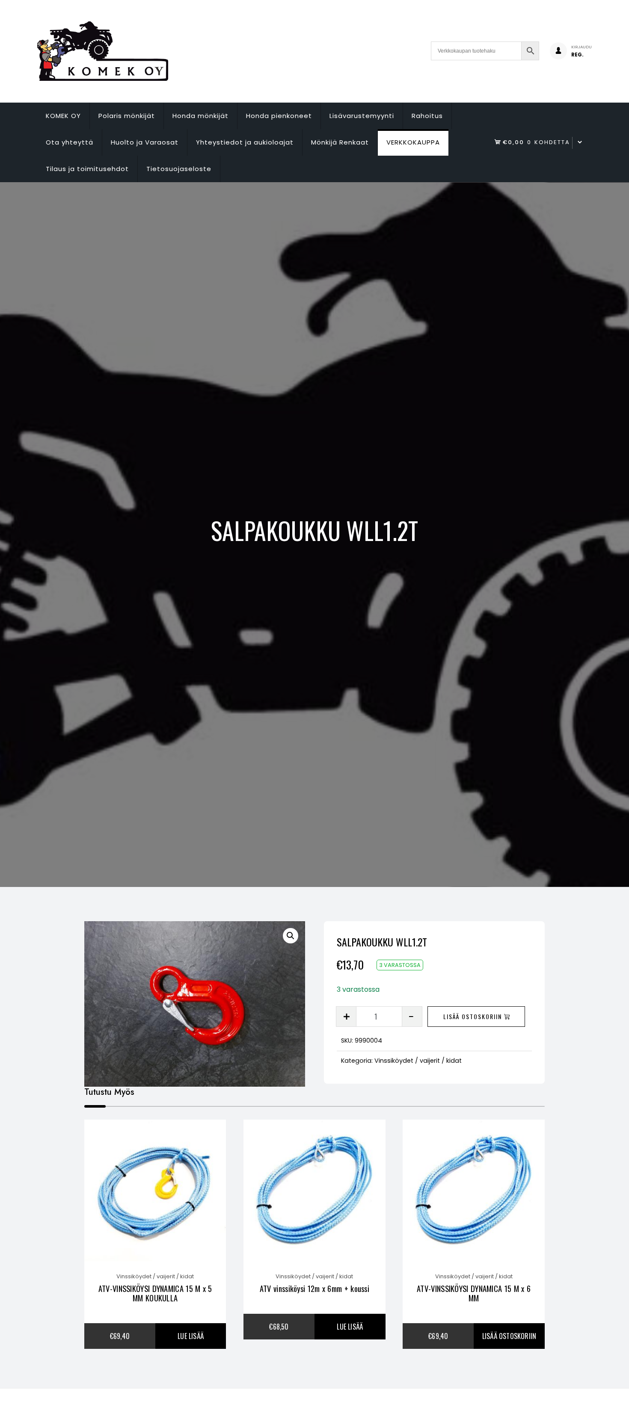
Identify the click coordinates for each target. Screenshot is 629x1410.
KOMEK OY (63, 115)
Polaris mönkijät (126, 115)
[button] (290, 935)
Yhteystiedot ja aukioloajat (245, 142)
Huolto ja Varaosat (144, 142)
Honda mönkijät (200, 115)
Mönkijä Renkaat (340, 142)
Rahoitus (427, 115)
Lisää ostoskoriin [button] (509, 1336)
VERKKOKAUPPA (413, 142)
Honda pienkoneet (279, 115)
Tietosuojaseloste (178, 168)
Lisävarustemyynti (361, 115)
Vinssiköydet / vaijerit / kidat (418, 1060)
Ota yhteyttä (69, 142)
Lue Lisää (191, 1336)
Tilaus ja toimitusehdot (87, 168)
